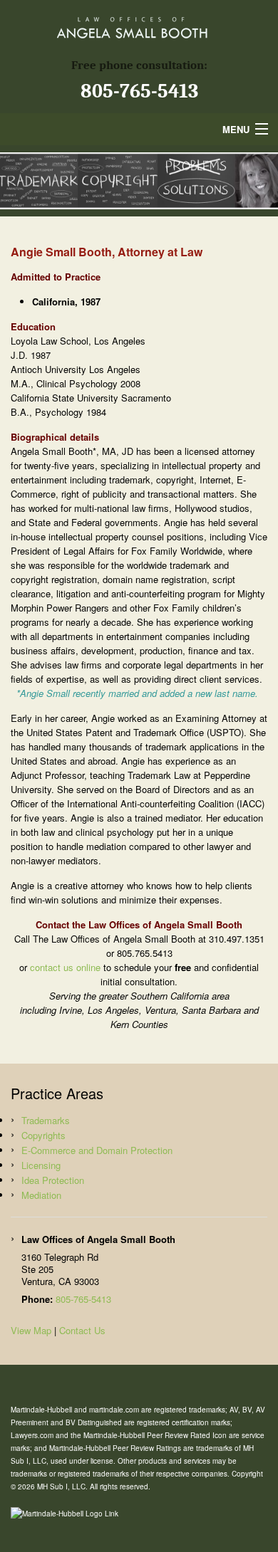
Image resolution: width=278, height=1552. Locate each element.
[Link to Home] (139, 25)
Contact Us (82, 1330)
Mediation (41, 1195)
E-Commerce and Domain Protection (97, 1150)
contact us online (65, 967)
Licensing (41, 1165)
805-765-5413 (139, 91)
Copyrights (43, 1135)
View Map (31, 1330)
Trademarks (45, 1120)
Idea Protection (52, 1180)
